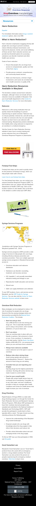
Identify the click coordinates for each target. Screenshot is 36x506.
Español (4, 30)
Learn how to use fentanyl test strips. (13, 177)
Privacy (18, 465)
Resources (8, 21)
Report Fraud (18, 471)
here (22, 497)
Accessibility (18, 468)
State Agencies (23, 1)
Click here (12, 459)
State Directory (16, 1)
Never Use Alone (28, 340)
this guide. (8, 439)
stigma (16, 69)
